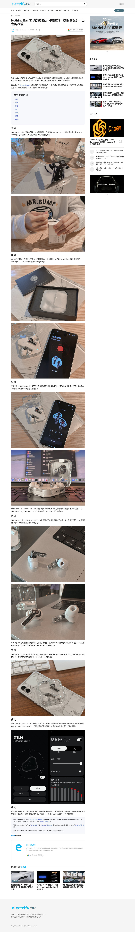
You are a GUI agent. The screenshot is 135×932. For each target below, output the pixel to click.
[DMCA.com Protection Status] (16, 835)
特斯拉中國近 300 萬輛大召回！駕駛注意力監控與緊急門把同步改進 (22, 887)
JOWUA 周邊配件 (45, 821)
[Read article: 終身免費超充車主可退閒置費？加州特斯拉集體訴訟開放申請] (74, 877)
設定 (16, 116)
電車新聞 (19, 10)
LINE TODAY (35, 825)
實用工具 (66, 10)
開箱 (16, 102)
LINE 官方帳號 (79, 825)
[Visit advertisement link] (107, 33)
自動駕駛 (43, 10)
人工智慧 (51, 10)
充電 (16, 113)
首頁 (12, 10)
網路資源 (58, 10)
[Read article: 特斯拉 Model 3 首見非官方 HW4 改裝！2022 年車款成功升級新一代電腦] (96, 104)
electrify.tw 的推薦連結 (36, 820)
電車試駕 (35, 10)
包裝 (16, 99)
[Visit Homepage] (21, 3)
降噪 (16, 109)
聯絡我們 (75, 10)
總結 (16, 119)
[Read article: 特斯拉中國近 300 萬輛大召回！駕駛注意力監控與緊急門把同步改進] (22, 877)
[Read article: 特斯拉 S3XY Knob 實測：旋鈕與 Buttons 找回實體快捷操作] (96, 95)
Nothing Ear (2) (24, 85)
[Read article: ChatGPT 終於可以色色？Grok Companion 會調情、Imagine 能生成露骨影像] (107, 128)
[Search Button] (85, 4)
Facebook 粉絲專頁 (46, 825)
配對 (16, 106)
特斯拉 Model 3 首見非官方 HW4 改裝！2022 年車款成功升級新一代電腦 (113, 104)
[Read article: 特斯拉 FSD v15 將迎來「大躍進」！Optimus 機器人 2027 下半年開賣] (48, 877)
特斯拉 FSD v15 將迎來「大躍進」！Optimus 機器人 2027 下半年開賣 (47, 887)
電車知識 (26, 10)
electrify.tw (23, 30)
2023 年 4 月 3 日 (35, 30)
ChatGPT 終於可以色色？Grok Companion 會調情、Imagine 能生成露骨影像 (102, 142)
